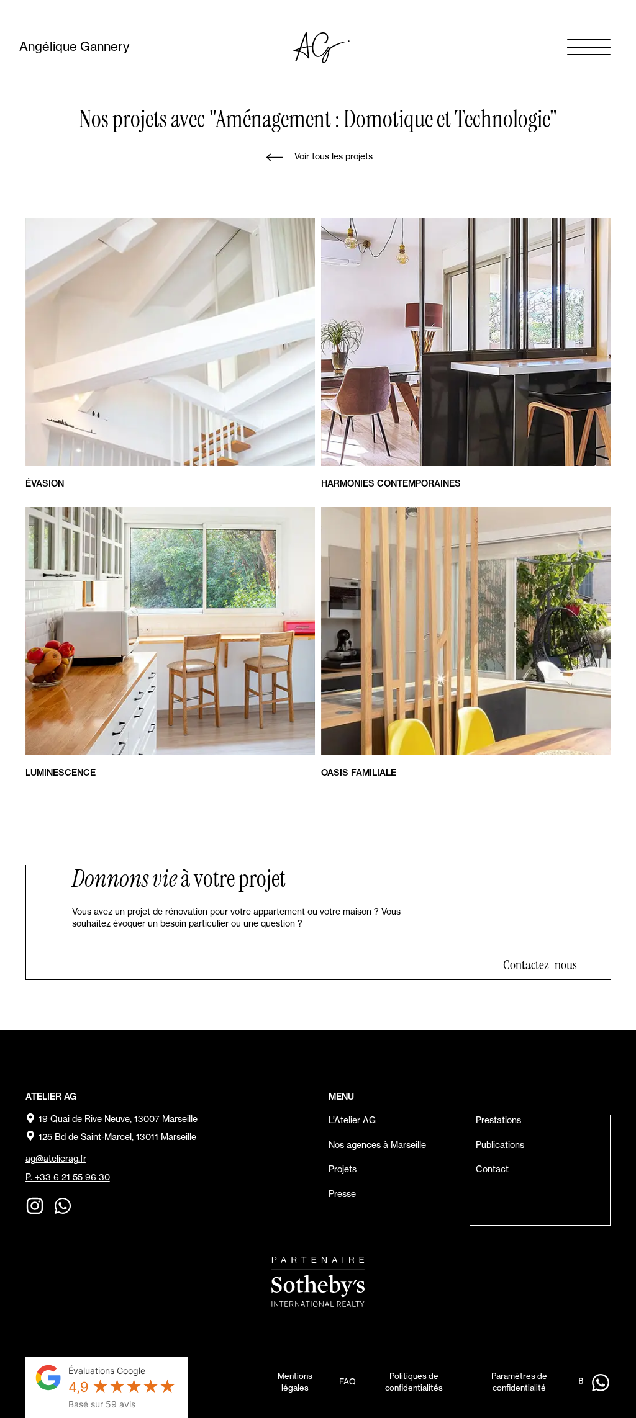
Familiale (358, 772)
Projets (343, 1169)
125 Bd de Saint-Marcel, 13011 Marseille (117, 1136)
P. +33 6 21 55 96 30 (67, 1177)
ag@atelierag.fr (55, 1158)
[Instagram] (34, 1205)
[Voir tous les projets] (274, 157)
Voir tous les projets (333, 156)
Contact (492, 1169)
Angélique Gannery (74, 46)
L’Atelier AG (352, 1120)
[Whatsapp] (62, 1205)
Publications (500, 1145)
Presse (342, 1194)
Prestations (498, 1120)
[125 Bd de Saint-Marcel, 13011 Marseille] (30, 1136)
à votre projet (179, 878)
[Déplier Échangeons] (600, 1382)
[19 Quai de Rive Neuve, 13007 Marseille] (30, 1118)
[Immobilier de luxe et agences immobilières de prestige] (318, 1282)
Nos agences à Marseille (377, 1145)
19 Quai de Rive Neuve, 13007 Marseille (118, 1118)
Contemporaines (391, 483)
